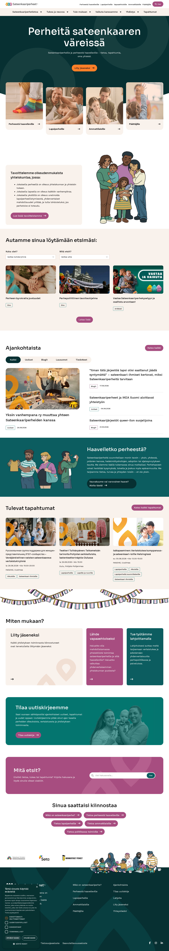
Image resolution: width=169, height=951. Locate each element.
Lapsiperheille (106, 4)
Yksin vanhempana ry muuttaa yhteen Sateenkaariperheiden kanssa (37, 417)
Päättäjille (147, 4)
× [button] (37, 887)
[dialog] (21, 916)
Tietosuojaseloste (50, 943)
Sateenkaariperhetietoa (25, 12)
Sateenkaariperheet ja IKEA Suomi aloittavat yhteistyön (121, 400)
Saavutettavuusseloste (74, 943)
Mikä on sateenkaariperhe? (87, 885)
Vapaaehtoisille (120, 4)
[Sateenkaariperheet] (22, 4)
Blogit (44, 359)
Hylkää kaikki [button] (29, 938)
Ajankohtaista (120, 885)
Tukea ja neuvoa (56, 12)
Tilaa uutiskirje (121, 891)
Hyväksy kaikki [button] (13, 938)
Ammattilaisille (134, 4)
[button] (21, 944)
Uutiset (29, 359)
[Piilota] (41, 12)
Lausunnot (61, 359)
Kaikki (13, 359)
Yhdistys (130, 12)
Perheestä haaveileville (89, 4)
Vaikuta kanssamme (107, 12)
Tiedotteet (81, 359)
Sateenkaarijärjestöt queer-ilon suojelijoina (120, 420)
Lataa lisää (84, 319)
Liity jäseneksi (120, 904)
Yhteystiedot (120, 911)
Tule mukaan (80, 12)
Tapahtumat (150, 12)
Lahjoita (117, 898)
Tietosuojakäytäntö (12, 913)
